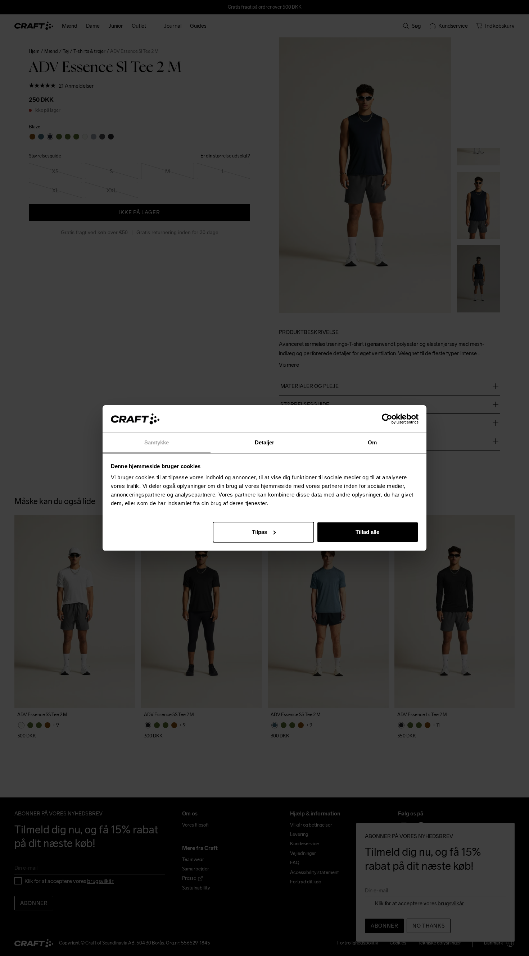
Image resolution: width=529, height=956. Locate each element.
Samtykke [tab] (156, 442)
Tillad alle (367, 532)
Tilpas (259, 532)
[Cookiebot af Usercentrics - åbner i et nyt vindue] (387, 418)
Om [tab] (372, 442)
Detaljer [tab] (265, 442)
